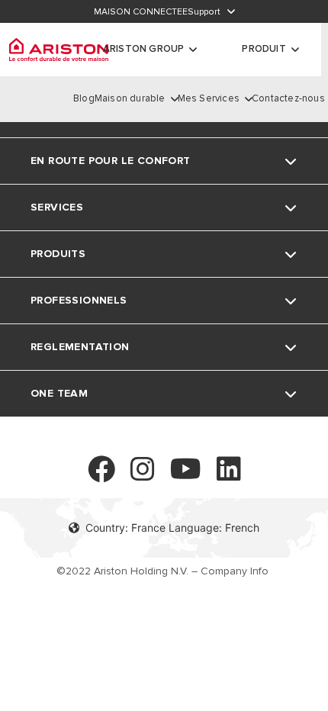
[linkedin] (229, 475)
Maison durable (130, 98)
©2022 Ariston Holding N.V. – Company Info (162, 571)
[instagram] (142, 475)
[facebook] (101, 475)
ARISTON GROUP (144, 49)
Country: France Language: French (172, 527)
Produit (263, 49)
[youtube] (185, 475)
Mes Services (209, 98)
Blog (84, 98)
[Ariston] (58, 49)
